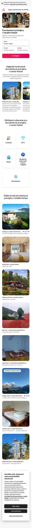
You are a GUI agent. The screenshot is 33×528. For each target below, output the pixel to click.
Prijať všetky (16, 506)
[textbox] (9, 50)
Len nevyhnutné (16, 511)
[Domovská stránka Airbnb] (3, 10)
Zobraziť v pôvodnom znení (18, 4)
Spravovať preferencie (16, 516)
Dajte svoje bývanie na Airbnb (18, 10)
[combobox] (16, 44)
